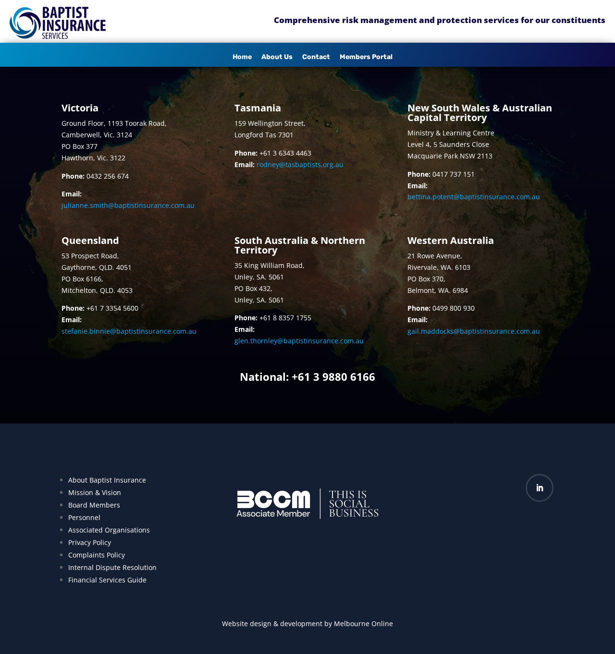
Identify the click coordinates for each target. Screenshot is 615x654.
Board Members (94, 504)
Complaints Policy (96, 554)
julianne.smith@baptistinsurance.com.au (128, 205)
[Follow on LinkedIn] (540, 488)
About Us (277, 57)
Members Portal (366, 57)
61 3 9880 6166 (336, 376)
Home (242, 57)
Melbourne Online (363, 623)
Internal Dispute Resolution (112, 567)
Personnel (84, 517)
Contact (316, 57)
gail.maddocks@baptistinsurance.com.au (473, 331)
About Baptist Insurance (107, 479)
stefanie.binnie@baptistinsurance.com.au (129, 331)
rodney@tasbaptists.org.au (300, 164)
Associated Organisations (109, 529)
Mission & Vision (94, 492)
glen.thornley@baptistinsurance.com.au (299, 340)
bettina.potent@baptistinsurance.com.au (473, 196)
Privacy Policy (89, 542)
